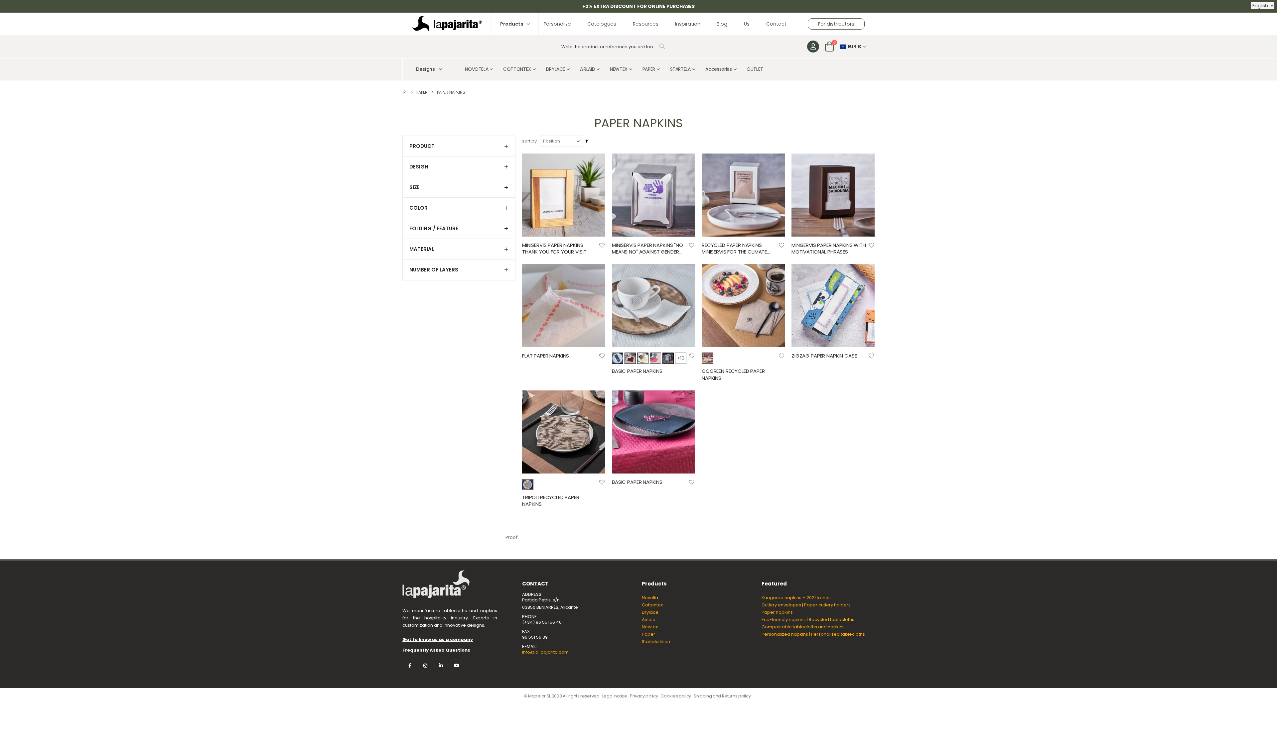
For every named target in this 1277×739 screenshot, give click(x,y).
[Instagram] (425, 665)
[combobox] (613, 47)
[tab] (458, 146)
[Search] (662, 46)
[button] (602, 245)
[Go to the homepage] (404, 92)
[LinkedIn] (441, 665)
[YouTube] (456, 665)
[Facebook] (409, 665)
